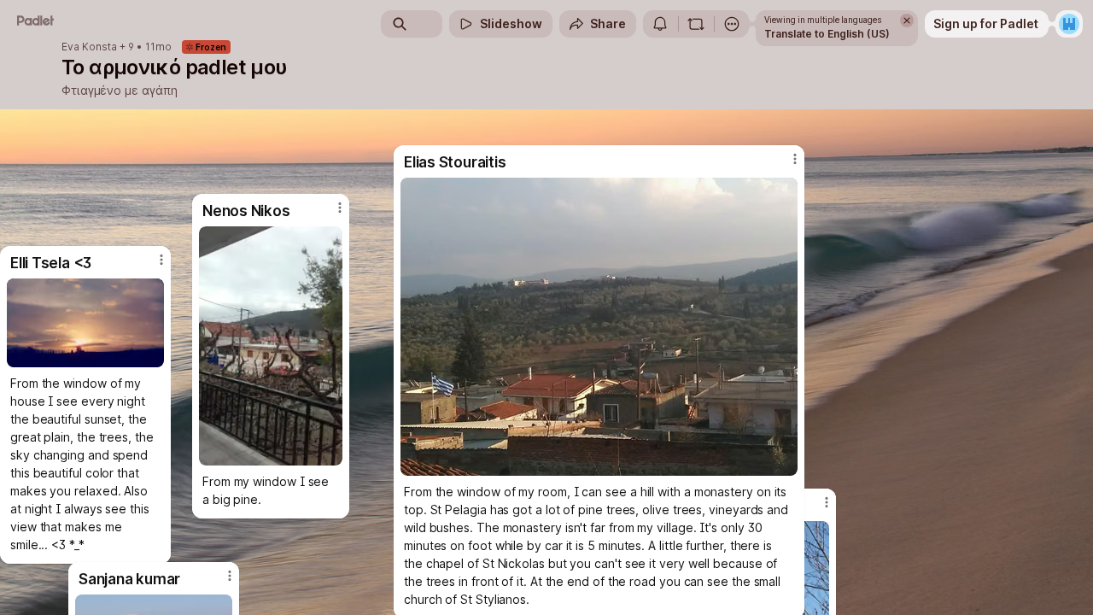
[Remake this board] (696, 24)
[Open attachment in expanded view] (270, 346)
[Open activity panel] (660, 24)
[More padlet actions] (732, 24)
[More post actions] (339, 207)
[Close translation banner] (907, 20)
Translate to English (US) (827, 33)
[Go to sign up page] (1069, 24)
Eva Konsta (89, 47)
